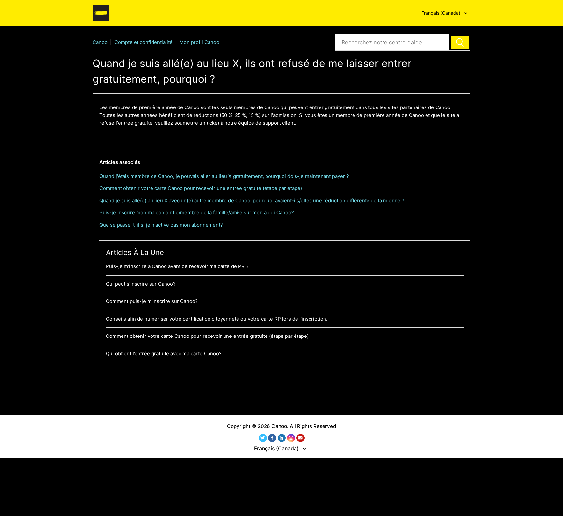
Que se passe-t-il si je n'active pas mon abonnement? (161, 225)
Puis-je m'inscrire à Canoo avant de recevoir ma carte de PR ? (177, 266)
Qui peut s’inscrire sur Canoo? (141, 284)
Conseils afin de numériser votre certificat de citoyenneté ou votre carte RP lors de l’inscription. (216, 319)
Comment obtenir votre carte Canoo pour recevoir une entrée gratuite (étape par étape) (200, 188)
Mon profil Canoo (199, 42)
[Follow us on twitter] (263, 438)
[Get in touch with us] (300, 438)
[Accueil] (101, 12)
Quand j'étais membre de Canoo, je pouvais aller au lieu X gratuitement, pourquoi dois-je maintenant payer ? (224, 176)
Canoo (100, 42)
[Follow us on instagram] (291, 438)
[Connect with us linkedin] (282, 438)
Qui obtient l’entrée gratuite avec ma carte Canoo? (164, 354)
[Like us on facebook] (272, 438)
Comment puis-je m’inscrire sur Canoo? (152, 301)
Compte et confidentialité (143, 42)
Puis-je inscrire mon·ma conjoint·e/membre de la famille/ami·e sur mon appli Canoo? (196, 212)
